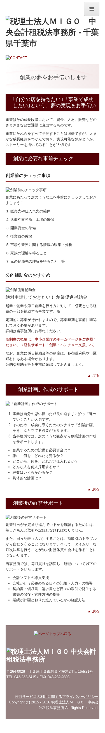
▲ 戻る (93, 375)
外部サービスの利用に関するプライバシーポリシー (57, 696)
